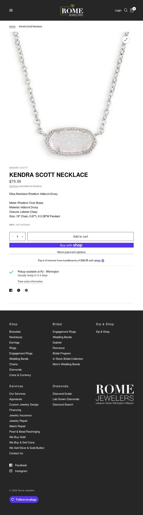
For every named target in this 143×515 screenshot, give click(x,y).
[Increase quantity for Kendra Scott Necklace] (22, 236)
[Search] (126, 10)
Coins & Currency (20, 375)
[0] (131, 10)
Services (16, 386)
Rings (12, 348)
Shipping (13, 186)
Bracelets (15, 331)
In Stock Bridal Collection (68, 359)
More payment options (71, 251)
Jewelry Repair (18, 421)
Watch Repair (17, 426)
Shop (13, 324)
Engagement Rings (21, 353)
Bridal (57, 324)
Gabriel (57, 342)
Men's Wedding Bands (66, 364)
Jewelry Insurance (20, 415)
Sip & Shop (105, 324)
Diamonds (15, 369)
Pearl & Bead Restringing (24, 431)
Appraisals (15, 399)
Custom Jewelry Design (24, 404)
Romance (59, 348)
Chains (13, 364)
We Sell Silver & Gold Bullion (26, 448)
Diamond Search (63, 404)
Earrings (14, 342)
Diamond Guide (62, 393)
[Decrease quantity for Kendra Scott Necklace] (12, 236)
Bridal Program (62, 353)
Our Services (17, 393)
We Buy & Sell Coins (22, 442)
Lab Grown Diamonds (66, 399)
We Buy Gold (17, 437)
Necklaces (15, 337)
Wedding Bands (18, 359)
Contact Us (16, 453)
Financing (15, 410)
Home (12, 26)
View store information (30, 281)
